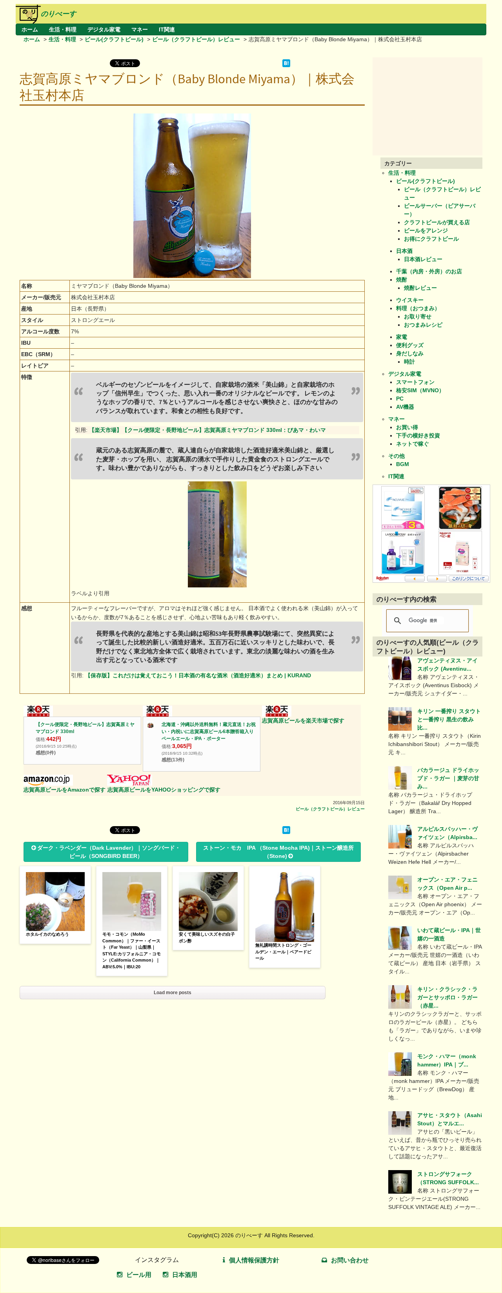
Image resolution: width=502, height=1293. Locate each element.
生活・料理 (62, 29)
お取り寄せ (417, 316)
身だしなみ (410, 353)
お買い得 (407, 427)
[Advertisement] (431, 106)
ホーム (30, 29)
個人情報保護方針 (254, 1260)
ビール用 (138, 1274)
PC (400, 398)
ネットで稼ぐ (412, 444)
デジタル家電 (103, 29)
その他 (396, 456)
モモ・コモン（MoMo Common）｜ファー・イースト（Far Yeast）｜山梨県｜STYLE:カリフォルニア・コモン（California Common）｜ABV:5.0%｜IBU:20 (131, 950)
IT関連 (167, 29)
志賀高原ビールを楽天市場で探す (303, 720)
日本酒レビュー (423, 259)
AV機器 (405, 407)
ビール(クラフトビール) (114, 39)
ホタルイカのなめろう (47, 934)
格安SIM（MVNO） (420, 390)
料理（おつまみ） (418, 308)
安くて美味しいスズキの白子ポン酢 (207, 937)
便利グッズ (410, 345)
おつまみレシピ (423, 325)
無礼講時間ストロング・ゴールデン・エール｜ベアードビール (283, 951)
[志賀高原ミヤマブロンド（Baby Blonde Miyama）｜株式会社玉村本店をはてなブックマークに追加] (286, 65)
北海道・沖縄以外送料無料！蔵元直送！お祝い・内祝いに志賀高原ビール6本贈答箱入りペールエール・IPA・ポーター (209, 731)
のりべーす (58, 14)
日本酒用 (184, 1274)
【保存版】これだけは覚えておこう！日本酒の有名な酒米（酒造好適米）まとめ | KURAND (198, 675)
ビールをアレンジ (426, 230)
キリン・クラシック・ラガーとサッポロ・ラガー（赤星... (447, 997)
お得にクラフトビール (431, 239)
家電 (401, 337)
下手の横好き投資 (418, 435)
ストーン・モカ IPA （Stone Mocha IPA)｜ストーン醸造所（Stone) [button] (278, 852)
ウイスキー (410, 300)
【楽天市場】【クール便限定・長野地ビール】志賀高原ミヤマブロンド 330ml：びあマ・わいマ (207, 430)
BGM (402, 464)
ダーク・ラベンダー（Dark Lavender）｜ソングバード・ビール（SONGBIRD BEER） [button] (108, 852)
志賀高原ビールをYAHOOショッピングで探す (163, 789)
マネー (139, 29)
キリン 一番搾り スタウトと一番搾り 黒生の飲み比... (449, 719)
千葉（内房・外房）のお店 (429, 271)
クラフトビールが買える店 (437, 222)
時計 (409, 361)
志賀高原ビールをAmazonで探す (64, 789)
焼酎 (401, 279)
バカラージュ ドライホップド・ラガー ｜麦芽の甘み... (448, 778)
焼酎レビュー (420, 288)
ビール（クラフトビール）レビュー (196, 39)
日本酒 (404, 251)
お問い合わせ (350, 1260)
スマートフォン (415, 382)
